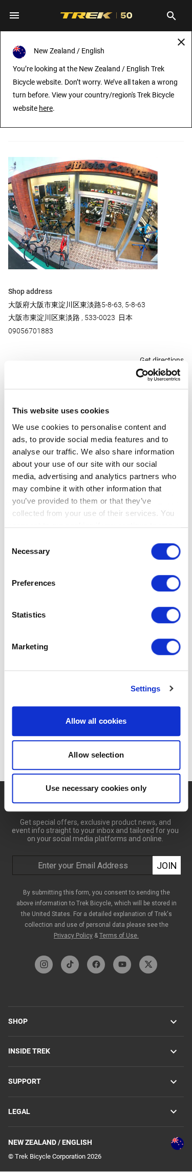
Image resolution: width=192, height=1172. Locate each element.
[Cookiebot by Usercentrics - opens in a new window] (136, 375)
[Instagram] (44, 965)
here (46, 108)
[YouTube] (122, 965)
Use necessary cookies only (96, 788)
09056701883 (30, 331)
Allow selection (96, 754)
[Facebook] (96, 965)
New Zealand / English (50, 1142)
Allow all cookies (96, 721)
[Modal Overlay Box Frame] (96, 865)
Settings (146, 688)
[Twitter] (148, 965)
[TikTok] (70, 965)
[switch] (165, 583)
